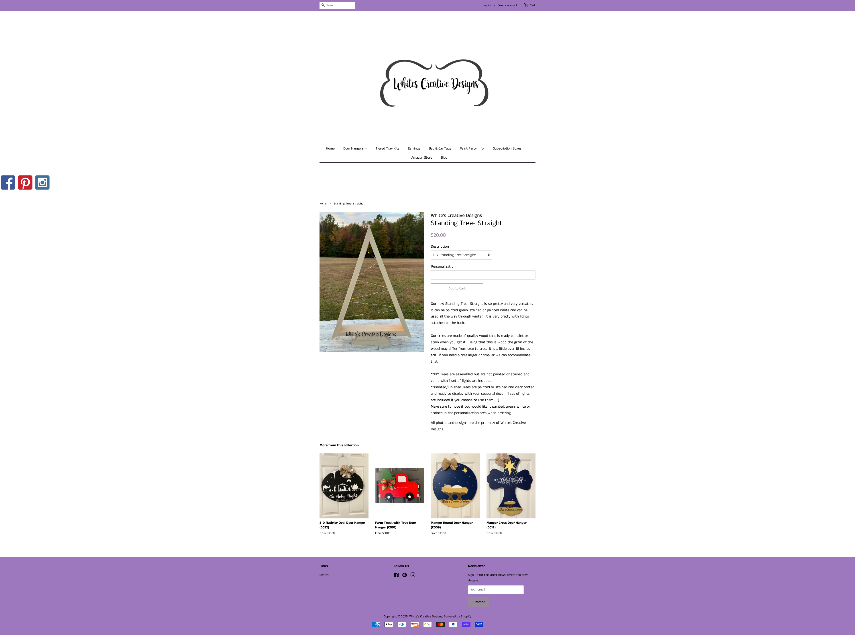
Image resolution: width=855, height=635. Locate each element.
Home (330, 148)
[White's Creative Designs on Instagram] (412, 576)
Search (324, 575)
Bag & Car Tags (440, 148)
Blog (444, 157)
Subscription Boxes (507, 148)
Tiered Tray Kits (387, 148)
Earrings (414, 148)
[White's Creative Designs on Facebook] (396, 576)
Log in (487, 5)
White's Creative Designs (425, 616)
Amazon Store (421, 157)
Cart (532, 5)
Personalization (443, 266)
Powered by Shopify (457, 616)
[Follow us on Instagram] (43, 183)
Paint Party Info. (472, 148)
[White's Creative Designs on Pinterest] (404, 576)
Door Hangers (353, 148)
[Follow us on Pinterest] (25, 183)
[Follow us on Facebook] (8, 183)
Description (440, 246)
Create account (507, 5)
